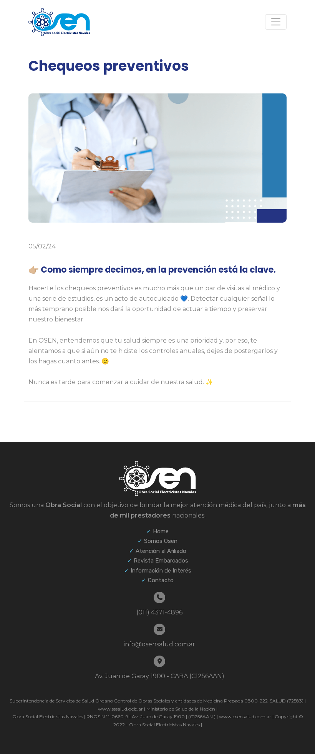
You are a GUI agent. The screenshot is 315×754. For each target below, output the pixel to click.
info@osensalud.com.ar (159, 644)
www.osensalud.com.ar (245, 716)
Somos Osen (160, 541)
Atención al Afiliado (161, 551)
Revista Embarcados (161, 560)
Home (161, 531)
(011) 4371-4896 (159, 612)
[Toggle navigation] (276, 22)
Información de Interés (161, 570)
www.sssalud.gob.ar (120, 709)
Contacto (161, 580)
